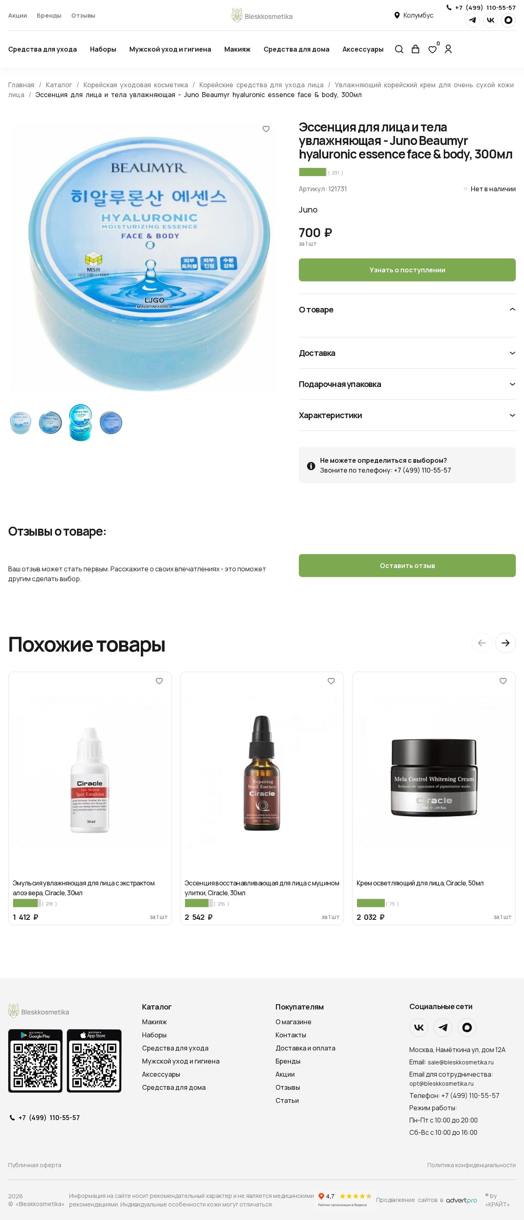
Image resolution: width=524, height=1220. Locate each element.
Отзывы (83, 15)
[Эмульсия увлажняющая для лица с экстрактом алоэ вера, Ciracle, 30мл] (90, 773)
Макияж (237, 49)
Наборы (103, 49)
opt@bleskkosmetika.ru (441, 1083)
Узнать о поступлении (407, 269)
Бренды (49, 15)
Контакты (291, 1034)
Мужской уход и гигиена (170, 49)
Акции (17, 15)
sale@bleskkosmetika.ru (461, 1062)
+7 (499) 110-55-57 (485, 7)
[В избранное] (266, 128)
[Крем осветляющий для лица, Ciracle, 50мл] (434, 773)
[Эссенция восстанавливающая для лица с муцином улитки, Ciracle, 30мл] (262, 773)
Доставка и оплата (305, 1048)
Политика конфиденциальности (471, 1165)
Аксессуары (363, 49)
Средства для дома (297, 49)
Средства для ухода (42, 49)
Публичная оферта (34, 1165)
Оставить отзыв (407, 565)
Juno (308, 209)
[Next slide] (505, 643)
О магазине (294, 1021)
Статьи (287, 1100)
